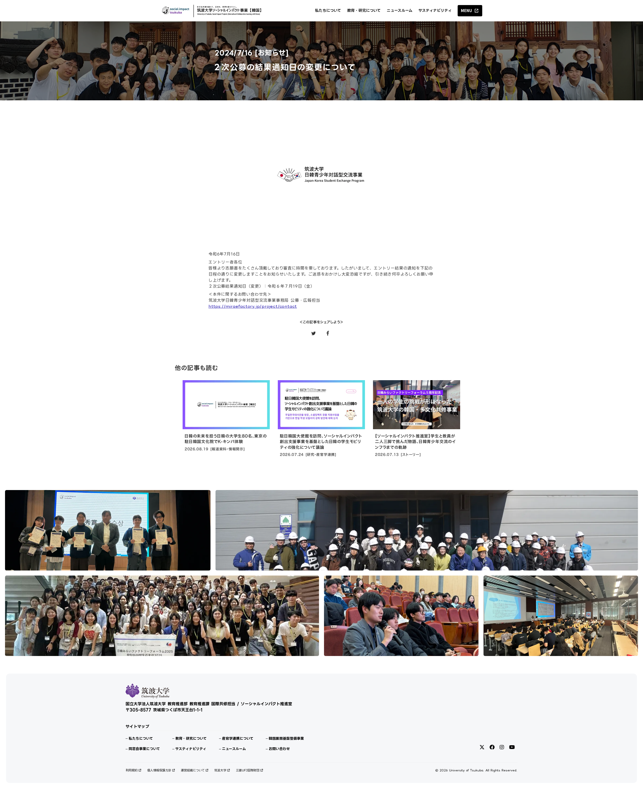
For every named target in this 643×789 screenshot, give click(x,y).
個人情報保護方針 (159, 770)
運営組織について (193, 770)
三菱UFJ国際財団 (247, 770)
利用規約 (132, 770)
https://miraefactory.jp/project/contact (252, 306)
